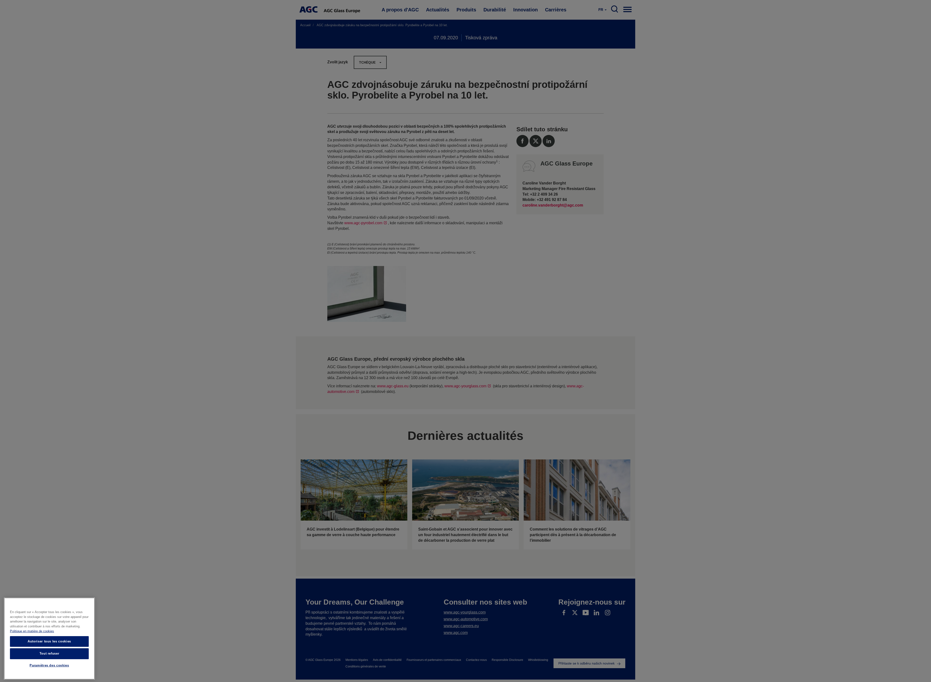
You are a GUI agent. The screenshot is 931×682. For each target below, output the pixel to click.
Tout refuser (49, 653)
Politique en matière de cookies (32, 631)
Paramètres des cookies (49, 665)
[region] (49, 639)
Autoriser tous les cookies (49, 641)
